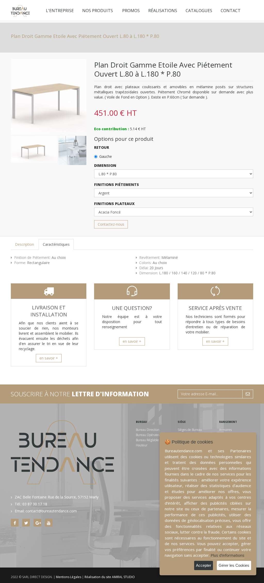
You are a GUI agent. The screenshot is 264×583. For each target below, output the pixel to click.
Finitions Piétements (116, 184)
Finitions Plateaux (114, 203)
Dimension (105, 165)
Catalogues (199, 10)
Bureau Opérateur (149, 435)
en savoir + (48, 358)
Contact (231, 10)
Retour (101, 147)
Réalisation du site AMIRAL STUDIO (110, 577)
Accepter (203, 565)
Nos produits (97, 10)
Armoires (225, 430)
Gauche (105, 156)
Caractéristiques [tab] (56, 244)
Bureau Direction (147, 430)
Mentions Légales (68, 577)
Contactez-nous (111, 224)
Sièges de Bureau (190, 430)
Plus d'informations (227, 555)
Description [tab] (24, 244)
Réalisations (162, 10)
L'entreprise (60, 10)
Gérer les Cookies (234, 565)
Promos (131, 10)
